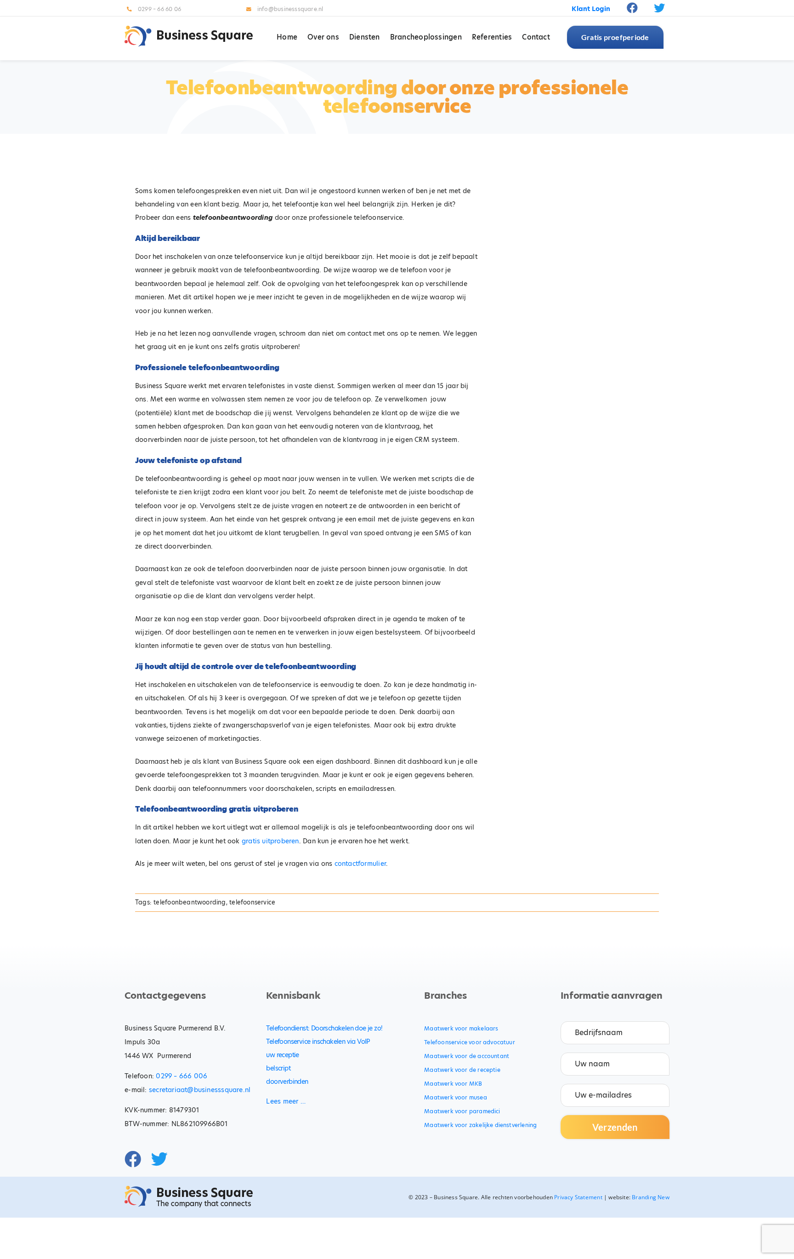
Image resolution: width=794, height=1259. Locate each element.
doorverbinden (287, 1081)
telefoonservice (252, 902)
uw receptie (282, 1054)
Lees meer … (285, 1101)
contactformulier (360, 863)
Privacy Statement (578, 1197)
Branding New (650, 1197)
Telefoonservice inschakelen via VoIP (318, 1041)
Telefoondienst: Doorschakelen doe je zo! (324, 1028)
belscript (278, 1068)
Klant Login (591, 8)
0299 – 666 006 (181, 1076)
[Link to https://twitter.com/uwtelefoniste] (659, 7)
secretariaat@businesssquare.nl (199, 1089)
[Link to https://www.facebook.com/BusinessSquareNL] (632, 7)
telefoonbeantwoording (189, 902)
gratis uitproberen (270, 841)
